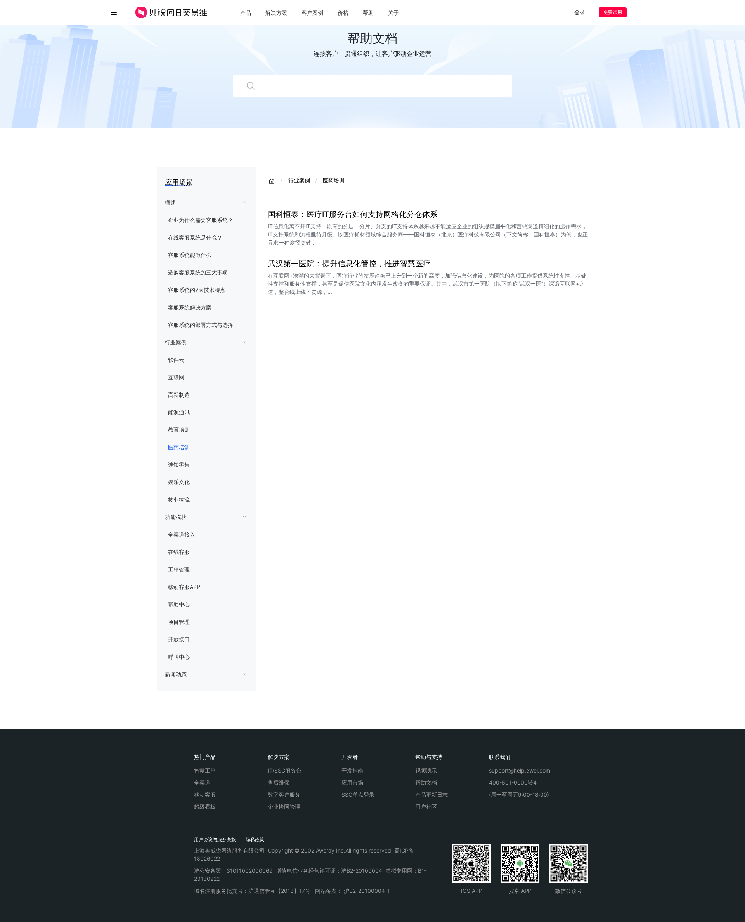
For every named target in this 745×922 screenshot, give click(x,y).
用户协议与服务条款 (215, 839)
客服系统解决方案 (189, 307)
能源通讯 (179, 412)
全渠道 (202, 782)
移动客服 (205, 794)
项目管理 (179, 621)
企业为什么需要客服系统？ (200, 220)
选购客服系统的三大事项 (198, 272)
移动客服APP (184, 586)
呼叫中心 (179, 656)
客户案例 (312, 12)
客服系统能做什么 (189, 255)
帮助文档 (426, 782)
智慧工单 (205, 770)
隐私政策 (255, 839)
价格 (343, 12)
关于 (393, 12)
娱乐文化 (179, 482)
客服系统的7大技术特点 (196, 289)
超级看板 (205, 806)
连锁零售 (179, 464)
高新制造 (179, 394)
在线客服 (179, 552)
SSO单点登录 (357, 794)
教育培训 (179, 429)
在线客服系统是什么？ (195, 237)
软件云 (176, 359)
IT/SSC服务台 (284, 770)
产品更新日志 (431, 794)
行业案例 (176, 342)
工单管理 (179, 569)
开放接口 (179, 639)
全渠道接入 (181, 534)
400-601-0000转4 (513, 782)
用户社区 (426, 806)
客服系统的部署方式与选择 (200, 324)
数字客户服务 (284, 794)
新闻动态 (176, 674)
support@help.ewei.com (519, 770)
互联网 (176, 377)
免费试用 (612, 12)
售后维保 (278, 782)
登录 (579, 12)
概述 (170, 202)
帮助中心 (179, 604)
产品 (245, 12)
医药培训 (179, 447)
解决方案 (276, 12)
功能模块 (176, 517)
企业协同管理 (284, 806)
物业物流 (179, 499)
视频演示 (426, 770)
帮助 (368, 12)
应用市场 (352, 782)
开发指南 (352, 770)
